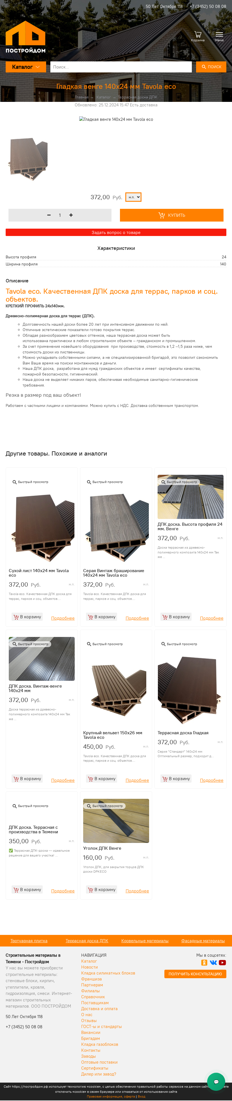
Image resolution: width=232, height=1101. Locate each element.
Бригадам (90, 1038)
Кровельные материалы (89, 940)
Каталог (103, 97)
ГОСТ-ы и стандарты (101, 1026)
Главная (82, 97)
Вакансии (90, 1032)
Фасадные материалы (147, 940)
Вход (141, 1096)
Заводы (88, 1056)
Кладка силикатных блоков (108, 973)
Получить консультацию (195, 973)
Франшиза (91, 979)
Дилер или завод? (98, 1074)
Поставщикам (95, 1002)
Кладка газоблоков (99, 1044)
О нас (87, 1014)
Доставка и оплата (99, 1008)
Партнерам (92, 985)
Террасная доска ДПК (137, 97)
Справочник (93, 996)
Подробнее (63, 618)
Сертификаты (94, 1068)
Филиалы (90, 990)
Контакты (90, 1050)
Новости (89, 967)
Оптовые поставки (99, 1062)
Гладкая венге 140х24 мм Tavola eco (116, 86)
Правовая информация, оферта (111, 1096)
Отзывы (89, 1020)
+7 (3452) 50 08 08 (208, 6)
